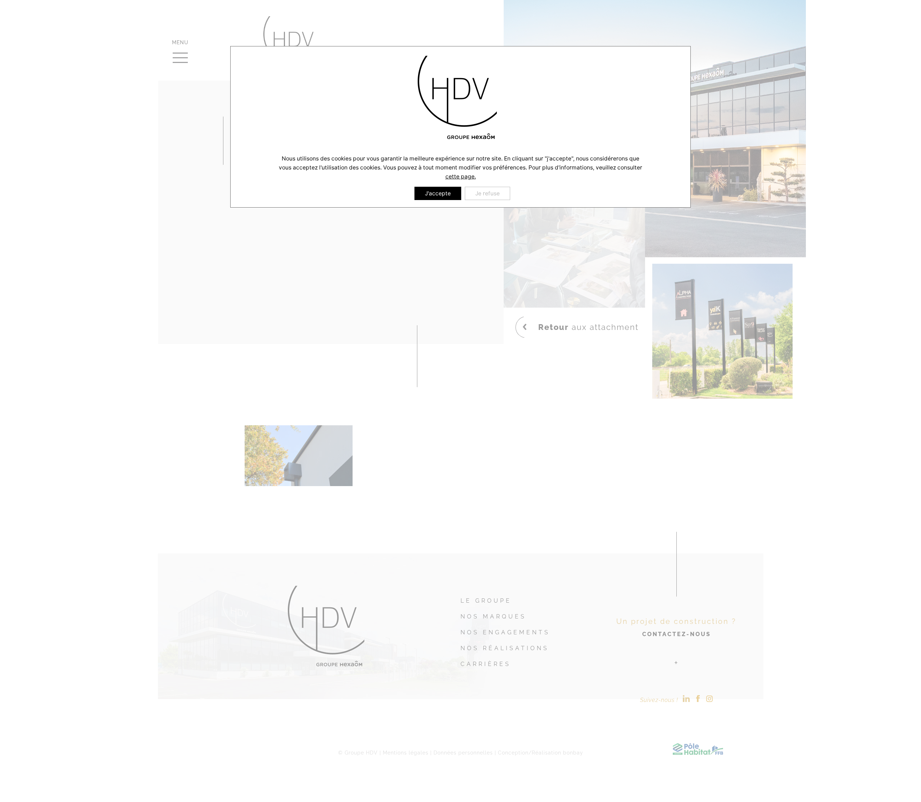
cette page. (460, 176)
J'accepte (438, 193)
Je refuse (487, 193)
